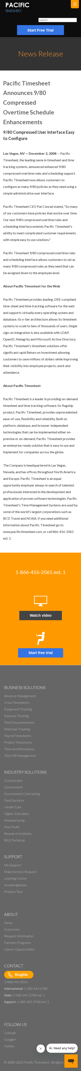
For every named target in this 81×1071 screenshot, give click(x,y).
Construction (13, 780)
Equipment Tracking (18, 709)
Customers (12, 929)
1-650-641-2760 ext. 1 (29, 995)
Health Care (13, 807)
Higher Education (16, 814)
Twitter (9, 1046)
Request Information (18, 936)
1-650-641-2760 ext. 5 (33, 1002)
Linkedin (10, 1033)
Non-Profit (12, 827)
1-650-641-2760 (36, 988)
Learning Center (15, 878)
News (8, 923)
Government (13, 787)
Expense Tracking (16, 716)
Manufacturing (14, 820)
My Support (12, 865)
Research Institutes (18, 833)
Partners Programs (17, 943)
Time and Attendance (19, 749)
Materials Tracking (17, 729)
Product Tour (13, 892)
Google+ (10, 1039)
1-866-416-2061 (16, 982)
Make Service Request (20, 872)
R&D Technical (14, 840)
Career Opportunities (19, 949)
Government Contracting (22, 794)
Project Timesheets (18, 742)
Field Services (14, 800)
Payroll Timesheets (17, 736)
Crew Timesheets (16, 702)
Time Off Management (20, 755)
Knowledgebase (15, 885)
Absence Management (20, 696)
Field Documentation (19, 722)
